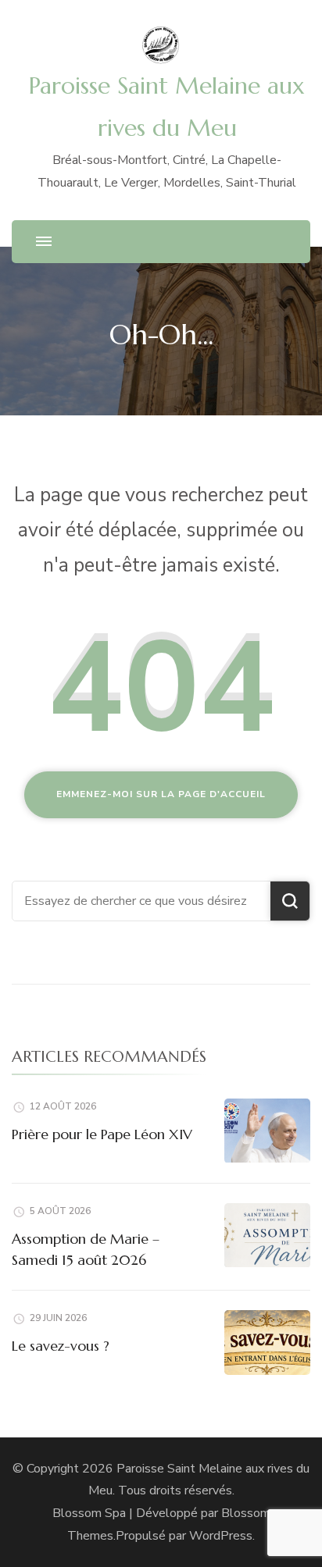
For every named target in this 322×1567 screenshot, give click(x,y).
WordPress (220, 1535)
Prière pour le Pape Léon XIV (102, 1134)
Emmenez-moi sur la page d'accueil (161, 794)
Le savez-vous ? (60, 1346)
